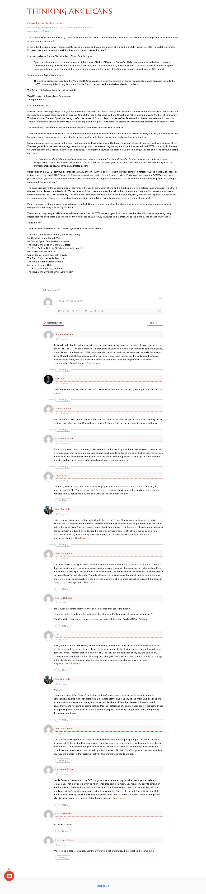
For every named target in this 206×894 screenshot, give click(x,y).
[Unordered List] (82, 311)
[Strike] (72, 311)
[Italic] (63, 311)
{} (99, 311)
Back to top (103, 885)
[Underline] (68, 311)
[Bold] (59, 311)
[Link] (95, 311)
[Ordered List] (77, 311)
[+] (104, 311)
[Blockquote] (86, 311)
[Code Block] (91, 311)
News (46, 31)
